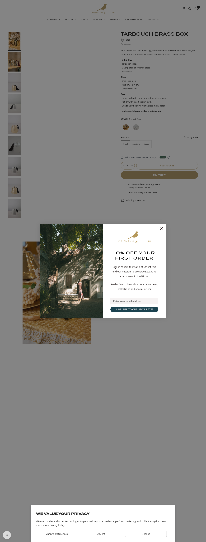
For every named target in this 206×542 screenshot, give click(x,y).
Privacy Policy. (57, 525)
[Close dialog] (161, 228)
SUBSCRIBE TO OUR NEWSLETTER (134, 309)
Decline (146, 534)
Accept (101, 534)
